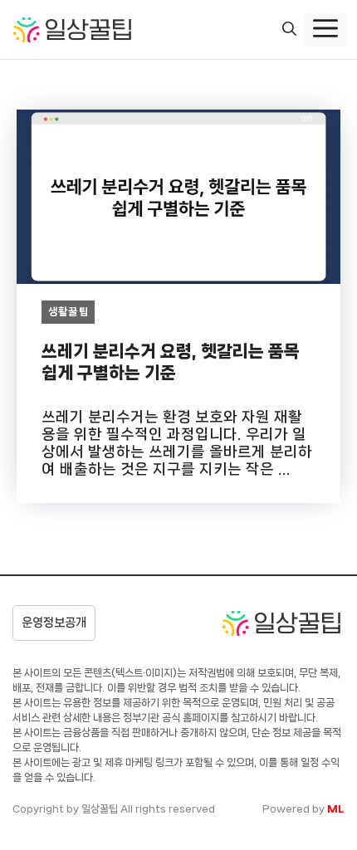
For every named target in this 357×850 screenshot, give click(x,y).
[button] (289, 29)
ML (336, 809)
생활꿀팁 (68, 311)
